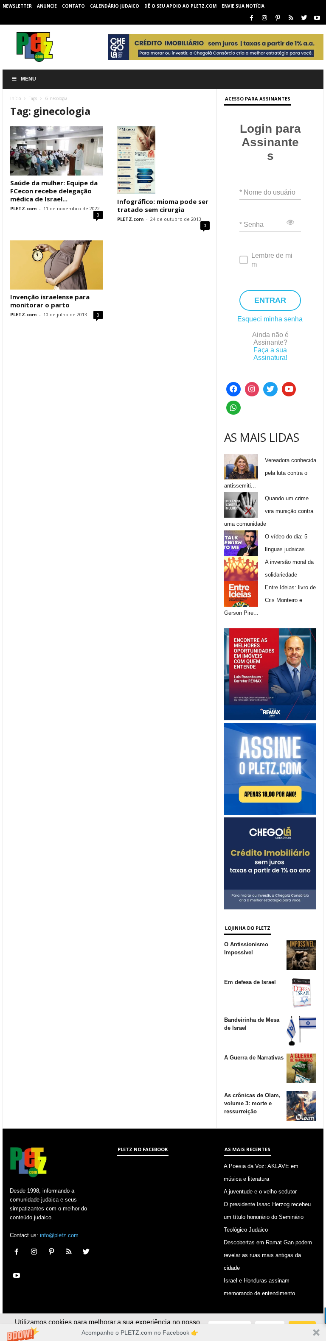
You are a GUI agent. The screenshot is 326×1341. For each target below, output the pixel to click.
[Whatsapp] (233, 408)
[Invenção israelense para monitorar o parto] (56, 265)
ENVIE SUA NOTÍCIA (243, 6)
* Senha (251, 224)
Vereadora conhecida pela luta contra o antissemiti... (270, 473)
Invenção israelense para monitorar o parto (50, 301)
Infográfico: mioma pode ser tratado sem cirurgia (162, 205)
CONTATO (73, 6)
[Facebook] (251, 18)
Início (15, 98)
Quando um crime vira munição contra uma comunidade (268, 511)
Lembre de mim (271, 260)
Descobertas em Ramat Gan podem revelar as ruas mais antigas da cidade (268, 1255)
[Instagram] (264, 18)
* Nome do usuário (267, 192)
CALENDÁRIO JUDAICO (114, 6)
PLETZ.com (23, 208)
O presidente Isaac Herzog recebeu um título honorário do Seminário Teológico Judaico (267, 1217)
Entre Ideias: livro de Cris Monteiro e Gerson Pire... (270, 600)
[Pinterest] (278, 18)
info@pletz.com (59, 1235)
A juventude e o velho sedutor (260, 1191)
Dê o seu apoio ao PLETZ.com (180, 6)
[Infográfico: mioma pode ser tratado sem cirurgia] (163, 160)
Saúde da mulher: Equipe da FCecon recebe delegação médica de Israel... (54, 190)
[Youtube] (317, 18)
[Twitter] (304, 18)
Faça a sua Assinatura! (270, 353)
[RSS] (291, 18)
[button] (163, 1332)
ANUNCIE (47, 6)
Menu (28, 79)
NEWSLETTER (17, 6)
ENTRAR (270, 300)
